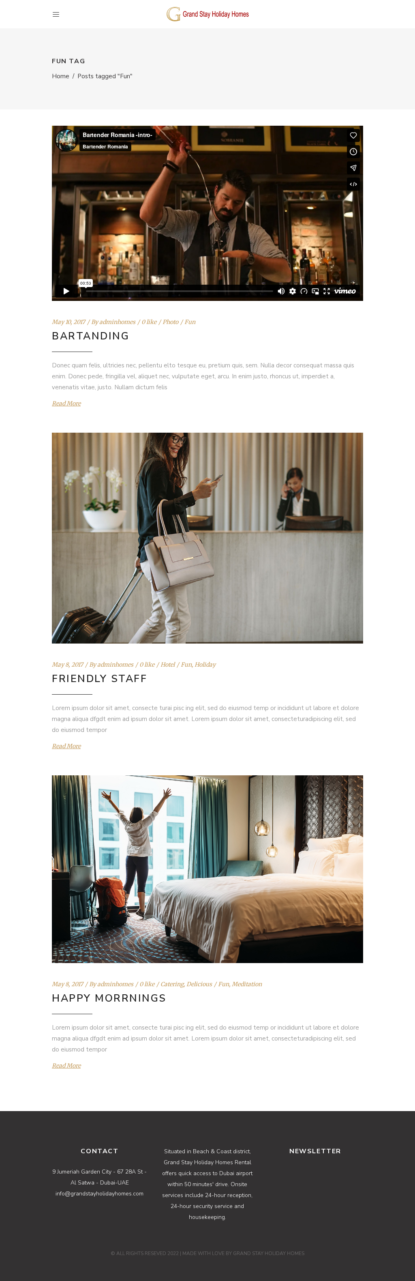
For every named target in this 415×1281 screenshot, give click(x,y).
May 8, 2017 (67, 664)
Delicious (199, 984)
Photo (170, 322)
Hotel (167, 664)
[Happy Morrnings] (207, 869)
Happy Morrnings (109, 998)
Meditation (247, 984)
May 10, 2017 (68, 322)
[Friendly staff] (207, 538)
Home (60, 76)
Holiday (205, 664)
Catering (172, 984)
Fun (189, 322)
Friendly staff (99, 679)
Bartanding (90, 336)
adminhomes (117, 322)
